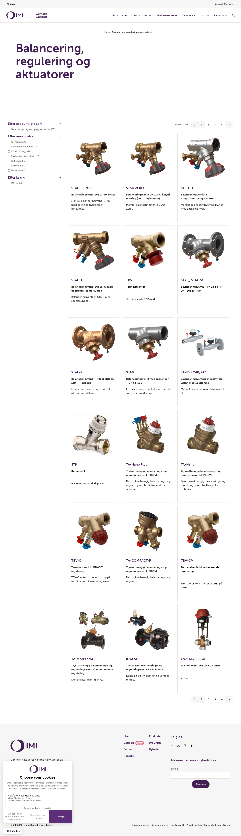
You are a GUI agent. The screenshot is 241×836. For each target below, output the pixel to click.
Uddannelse (165, 15)
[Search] (233, 15)
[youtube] (178, 745)
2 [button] (208, 124)
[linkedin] (172, 745)
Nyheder (154, 749)
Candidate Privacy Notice (217, 825)
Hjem (107, 32)
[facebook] (191, 745)
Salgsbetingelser (160, 825)
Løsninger (140, 15)
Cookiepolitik (177, 825)
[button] (194, 125)
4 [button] (222, 124)
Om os (219, 15)
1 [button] (201, 124)
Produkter (120, 15)
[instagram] (185, 745)
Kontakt (129, 755)
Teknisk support (194, 15)
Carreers (129, 742)
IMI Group (155, 742)
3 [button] (215, 124)
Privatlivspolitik (194, 825)
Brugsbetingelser (141, 825)
